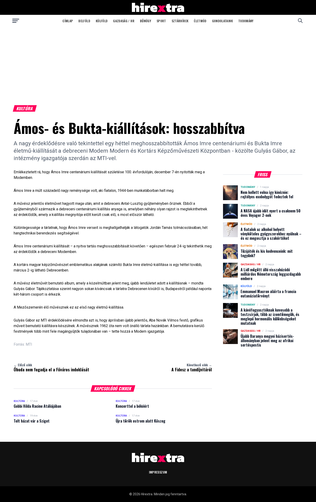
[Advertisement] (158, 61)
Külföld (102, 20)
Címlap (67, 20)
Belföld (84, 20)
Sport (161, 20)
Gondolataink (222, 20)
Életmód (200, 20)
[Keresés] (300, 20)
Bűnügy (145, 20)
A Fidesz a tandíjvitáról (191, 367)
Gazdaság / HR (123, 20)
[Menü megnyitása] (16, 20)
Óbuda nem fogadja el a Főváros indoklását (51, 367)
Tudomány (246, 20)
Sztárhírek (180, 20)
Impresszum (158, 472)
